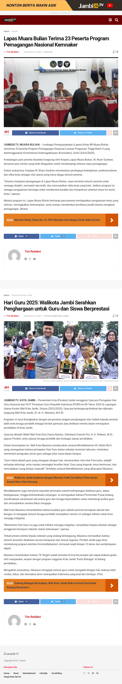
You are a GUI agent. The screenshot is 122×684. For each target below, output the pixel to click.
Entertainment (29, 673)
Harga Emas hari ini (12, 677)
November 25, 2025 (32, 52)
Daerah (15, 31)
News (16, 673)
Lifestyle (43, 673)
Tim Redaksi (13, 52)
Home (6, 31)
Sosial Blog (56, 673)
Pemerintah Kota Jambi (22, 295)
